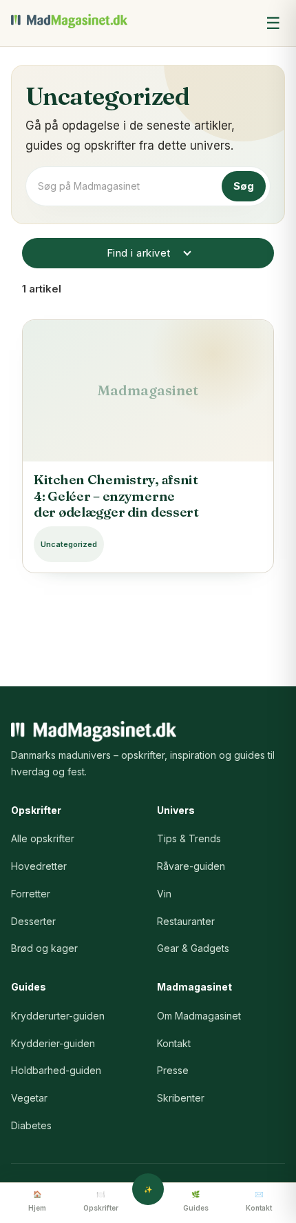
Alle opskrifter (42, 838)
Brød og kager (44, 948)
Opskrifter (100, 1208)
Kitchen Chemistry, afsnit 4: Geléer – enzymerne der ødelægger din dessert (116, 496)
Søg (243, 185)
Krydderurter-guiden (58, 1016)
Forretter (30, 893)
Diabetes (31, 1125)
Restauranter (186, 921)
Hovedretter (39, 866)
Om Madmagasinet (199, 1016)
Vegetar (29, 1098)
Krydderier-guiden (53, 1043)
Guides (196, 1208)
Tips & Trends (189, 838)
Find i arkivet (139, 252)
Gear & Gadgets (193, 948)
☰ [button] (273, 23)
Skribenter (180, 1098)
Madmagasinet (69, 21)
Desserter (33, 921)
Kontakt (174, 1043)
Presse (173, 1070)
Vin (164, 893)
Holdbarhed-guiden (56, 1070)
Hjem (37, 1208)
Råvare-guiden (191, 866)
